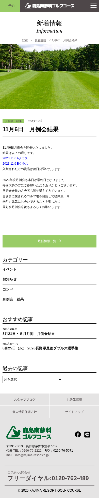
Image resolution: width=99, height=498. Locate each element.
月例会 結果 (13, 121)
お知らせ (10, 279)
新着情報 (40, 40)
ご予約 (9, 5)
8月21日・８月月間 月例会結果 (29, 330)
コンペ (8, 289)
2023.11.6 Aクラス (15, 158)
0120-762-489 (70, 478)
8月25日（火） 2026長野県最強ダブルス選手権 (40, 345)
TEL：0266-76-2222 (27, 450)
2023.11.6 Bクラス (15, 163)
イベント (10, 269)
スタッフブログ (24, 399)
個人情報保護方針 (24, 411)
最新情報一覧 (48, 241)
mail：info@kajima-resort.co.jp (27, 455)
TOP (25, 40)
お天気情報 (74, 399)
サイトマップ (74, 411)
